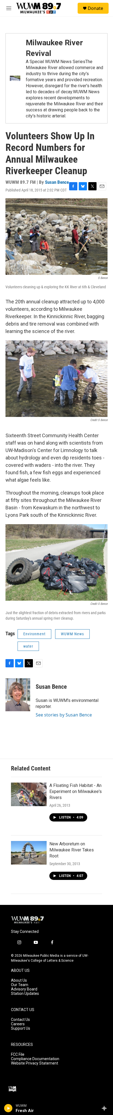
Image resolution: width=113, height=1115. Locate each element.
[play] (8, 1108)
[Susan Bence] (17, 694)
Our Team (19, 985)
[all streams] (105, 1108)
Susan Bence (57, 182)
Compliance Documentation (35, 1059)
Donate (95, 8)
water (28, 646)
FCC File (17, 1054)
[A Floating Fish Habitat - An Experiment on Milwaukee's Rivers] (29, 794)
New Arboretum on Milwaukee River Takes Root (71, 850)
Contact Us (20, 1020)
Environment (34, 634)
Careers (18, 1024)
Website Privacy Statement (34, 1063)
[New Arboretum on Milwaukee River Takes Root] (29, 853)
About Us (19, 980)
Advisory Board (24, 989)
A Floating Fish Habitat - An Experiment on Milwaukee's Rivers (75, 791)
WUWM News (72, 634)
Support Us (20, 1028)
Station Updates (25, 994)
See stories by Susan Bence (64, 715)
